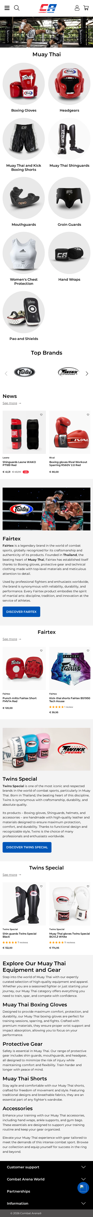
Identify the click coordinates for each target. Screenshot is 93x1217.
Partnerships (18, 1191)
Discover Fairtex (21, 612)
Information (17, 1203)
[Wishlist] (41, 413)
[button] (87, 374)
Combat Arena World (26, 1179)
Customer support (23, 1167)
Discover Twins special (27, 847)
